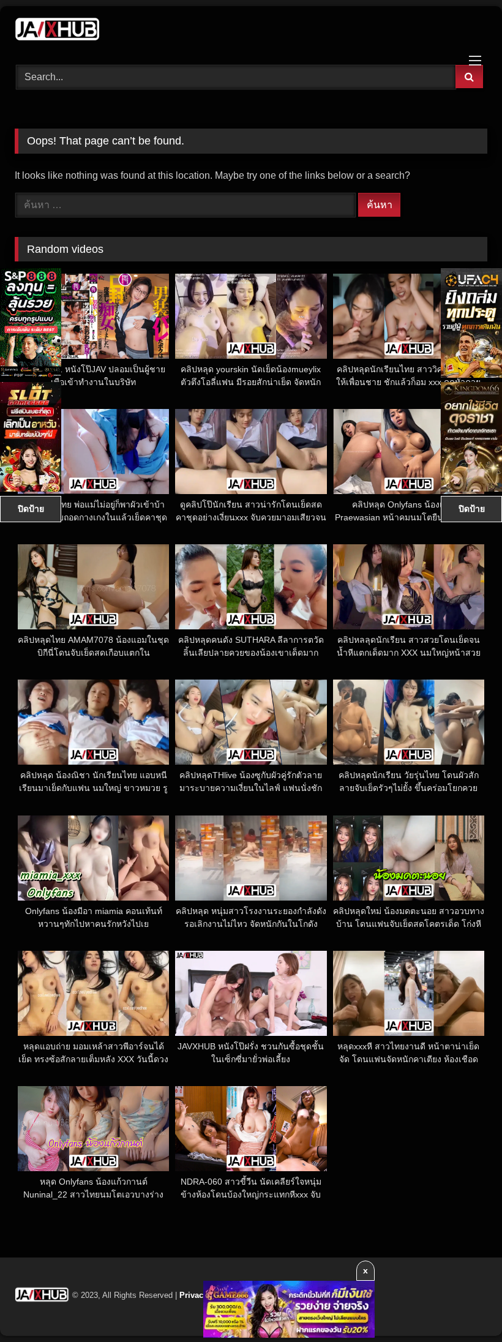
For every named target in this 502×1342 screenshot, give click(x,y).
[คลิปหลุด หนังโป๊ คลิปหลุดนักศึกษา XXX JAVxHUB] (251, 31)
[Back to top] (464, 1306)
